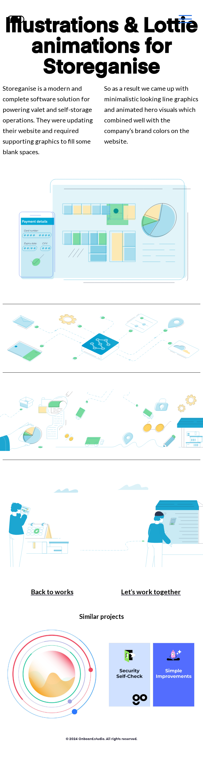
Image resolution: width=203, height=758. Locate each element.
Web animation (52, 685)
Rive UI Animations (151, 675)
